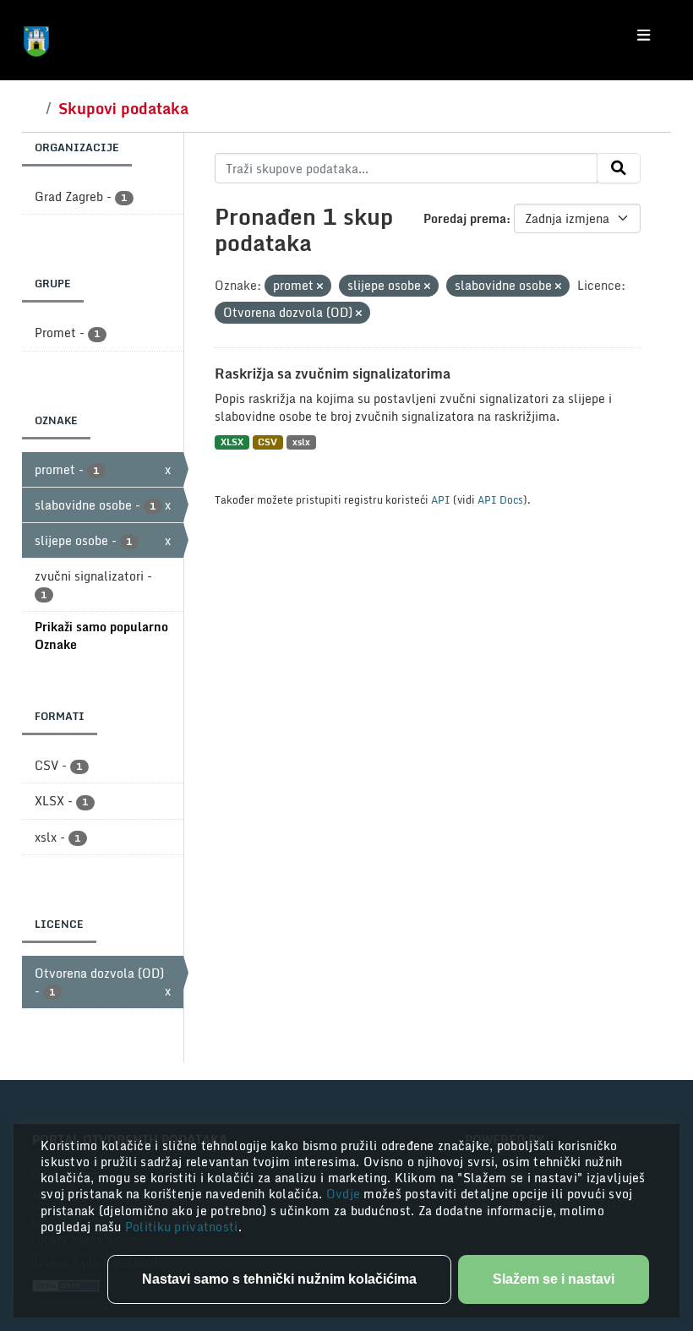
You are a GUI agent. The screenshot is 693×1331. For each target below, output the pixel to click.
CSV (267, 442)
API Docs (500, 499)
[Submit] (619, 168)
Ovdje (345, 1193)
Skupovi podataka (123, 108)
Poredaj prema (464, 218)
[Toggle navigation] (643, 35)
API (440, 499)
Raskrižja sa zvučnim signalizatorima (332, 374)
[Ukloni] (320, 286)
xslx (301, 442)
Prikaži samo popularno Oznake (101, 635)
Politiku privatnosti (181, 1226)
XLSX (232, 442)
